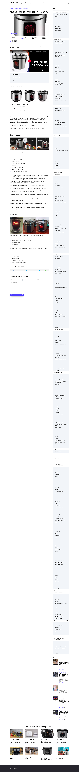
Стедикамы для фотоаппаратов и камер (60, 651)
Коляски (56, 206)
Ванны (56, 139)
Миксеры (56, 406)
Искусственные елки (59, 200)
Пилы (56, 533)
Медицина (56, 449)
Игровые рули (57, 275)
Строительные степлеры (59, 560)
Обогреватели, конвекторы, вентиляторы (60, 56)
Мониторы (57, 302)
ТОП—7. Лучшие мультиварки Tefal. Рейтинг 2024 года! (30, 741)
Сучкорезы (57, 566)
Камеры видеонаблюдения (60, 644)
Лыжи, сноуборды (58, 30)
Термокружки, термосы (59, 86)
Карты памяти (57, 599)
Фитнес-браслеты (58, 614)
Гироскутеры (57, 26)
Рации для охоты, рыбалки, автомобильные (60, 461)
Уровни (56, 575)
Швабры (56, 165)
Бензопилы (57, 470)
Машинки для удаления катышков (61, 150)
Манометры (57, 516)
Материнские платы (59, 298)
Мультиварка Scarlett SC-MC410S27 (61, 757)
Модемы (56, 300)
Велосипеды (57, 20)
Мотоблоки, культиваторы (60, 518)
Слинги (56, 243)
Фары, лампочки (58, 133)
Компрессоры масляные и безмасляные (60, 501)
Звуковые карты (58, 269)
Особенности (16, 78)
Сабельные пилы (58, 539)
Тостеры (56, 431)
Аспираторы (57, 336)
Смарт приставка (58, 633)
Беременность (57, 451)
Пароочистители (58, 65)
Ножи (56, 417)
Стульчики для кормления (60, 247)
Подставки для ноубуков (59, 318)
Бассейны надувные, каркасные (61, 14)
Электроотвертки (58, 585)
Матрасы (56, 219)
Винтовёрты (57, 474)
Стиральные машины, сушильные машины (61, 79)
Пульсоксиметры (58, 361)
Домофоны (57, 641)
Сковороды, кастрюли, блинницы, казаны (61, 425)
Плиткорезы (57, 535)
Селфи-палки (57, 607)
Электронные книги (58, 618)
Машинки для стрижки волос (60, 355)
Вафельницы (57, 384)
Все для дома (57, 135)
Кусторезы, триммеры (59, 507)
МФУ (56, 306)
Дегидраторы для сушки (59, 388)
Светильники (57, 161)
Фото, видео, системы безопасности (59, 639)
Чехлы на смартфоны (59, 616)
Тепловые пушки (58, 568)
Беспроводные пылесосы (59, 41)
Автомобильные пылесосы (60, 110)
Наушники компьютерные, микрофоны (60, 310)
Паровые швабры (58, 60)
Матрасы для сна (58, 353)
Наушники (57, 601)
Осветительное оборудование (60, 648)
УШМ (56, 577)
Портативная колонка (59, 625)
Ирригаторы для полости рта (60, 344)
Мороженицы (57, 410)
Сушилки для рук (58, 81)
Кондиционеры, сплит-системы (61, 45)
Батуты (56, 16)
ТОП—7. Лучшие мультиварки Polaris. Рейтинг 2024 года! (61, 741)
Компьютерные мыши (59, 289)
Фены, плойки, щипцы (59, 96)
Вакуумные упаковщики (59, 379)
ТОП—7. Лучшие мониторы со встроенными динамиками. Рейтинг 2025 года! (64, 700)
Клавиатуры (57, 283)
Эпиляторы (57, 370)
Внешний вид (16, 77)
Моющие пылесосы (58, 50)
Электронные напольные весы (60, 103)
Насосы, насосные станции (60, 520)
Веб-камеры (57, 260)
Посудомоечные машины (59, 422)
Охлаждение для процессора (60, 316)
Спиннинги (57, 34)
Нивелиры (57, 522)
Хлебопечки (57, 438)
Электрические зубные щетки (60, 249)
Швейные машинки (58, 167)
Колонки (56, 285)
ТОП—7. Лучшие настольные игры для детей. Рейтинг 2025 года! (64, 663)
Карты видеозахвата (59, 281)
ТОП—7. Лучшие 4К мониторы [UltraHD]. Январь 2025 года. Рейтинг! (63, 713)
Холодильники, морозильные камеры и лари (60, 101)
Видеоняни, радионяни (59, 187)
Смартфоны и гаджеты (59, 592)
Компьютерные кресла (59, 209)
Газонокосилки (58, 480)
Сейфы (55, 590)
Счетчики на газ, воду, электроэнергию (59, 84)
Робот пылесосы (58, 69)
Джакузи (56, 146)
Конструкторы (57, 211)
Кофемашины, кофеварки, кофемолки (60, 396)
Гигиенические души (59, 141)
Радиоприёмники (58, 629)
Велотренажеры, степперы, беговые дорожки (60, 24)
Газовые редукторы (58, 478)
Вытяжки (56, 386)
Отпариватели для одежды (60, 58)
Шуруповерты (57, 583)
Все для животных (58, 169)
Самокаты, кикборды (59, 239)
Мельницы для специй (59, 401)
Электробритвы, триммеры (60, 368)
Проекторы (57, 627)
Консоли (56, 291)
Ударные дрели (58, 573)
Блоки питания (58, 258)
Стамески (56, 551)
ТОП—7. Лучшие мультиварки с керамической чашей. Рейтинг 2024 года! (46, 759)
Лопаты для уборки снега (60, 514)
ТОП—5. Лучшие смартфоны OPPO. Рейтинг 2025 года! (63, 688)
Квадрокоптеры (58, 28)
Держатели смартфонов (59, 597)
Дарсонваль (57, 338)
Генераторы (57, 487)
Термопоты (57, 429)
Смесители (57, 547)
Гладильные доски (58, 144)
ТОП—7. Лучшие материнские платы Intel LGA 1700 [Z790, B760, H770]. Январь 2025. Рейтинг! (63, 675)
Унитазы (56, 163)
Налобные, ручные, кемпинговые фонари (61, 53)
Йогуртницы (57, 393)
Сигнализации (57, 128)
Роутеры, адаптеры (58, 325)
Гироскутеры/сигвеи (59, 189)
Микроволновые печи (59, 403)
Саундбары (57, 631)
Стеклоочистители (58, 75)
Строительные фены (59, 564)
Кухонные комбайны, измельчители (59, 399)
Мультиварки (14, 33)
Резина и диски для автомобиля (61, 126)
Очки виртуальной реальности (61, 603)
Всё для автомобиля (58, 106)
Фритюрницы (57, 436)
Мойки (56, 152)
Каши (56, 204)
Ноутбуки (57, 312)
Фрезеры (56, 579)
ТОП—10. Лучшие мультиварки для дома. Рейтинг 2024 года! (16, 741)
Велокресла (57, 183)
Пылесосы (57, 67)
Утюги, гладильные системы (60, 94)
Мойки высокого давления (60, 122)
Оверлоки (57, 357)
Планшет (56, 605)
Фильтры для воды (58, 98)
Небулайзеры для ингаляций (60, 228)
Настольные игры (58, 32)
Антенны (56, 137)
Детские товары (57, 174)
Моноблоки (57, 304)
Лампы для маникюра (59, 346)
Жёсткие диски (58, 267)
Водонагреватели (58, 43)
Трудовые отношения (59, 636)
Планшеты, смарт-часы (59, 232)
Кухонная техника (58, 372)
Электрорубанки (58, 588)
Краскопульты (57, 505)
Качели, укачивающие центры (60, 202)
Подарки (56, 234)
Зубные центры (58, 340)
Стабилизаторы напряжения (60, 73)
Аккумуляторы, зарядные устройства (59, 113)
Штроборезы (57, 581)
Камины (56, 148)
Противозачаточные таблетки (60, 359)
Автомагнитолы (58, 108)
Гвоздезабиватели (58, 485)
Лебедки (56, 509)
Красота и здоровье (58, 329)
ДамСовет (14, 2)
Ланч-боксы (57, 217)
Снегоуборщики (58, 549)
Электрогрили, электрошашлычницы (59, 446)
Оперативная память (59, 314)
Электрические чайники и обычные (60, 443)
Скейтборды (57, 241)
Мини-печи (57, 408)
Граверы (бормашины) (59, 491)
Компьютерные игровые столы (61, 287)
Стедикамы (57, 612)
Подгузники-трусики (59, 236)
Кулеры (56, 296)
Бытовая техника (57, 39)
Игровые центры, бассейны (60, 196)
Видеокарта (57, 262)
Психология (56, 458)
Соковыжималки (58, 427)
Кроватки (56, 213)
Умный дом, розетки (58, 92)
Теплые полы (57, 570)
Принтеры (57, 320)
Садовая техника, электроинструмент (58, 465)
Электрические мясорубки (60, 440)
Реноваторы (57, 537)
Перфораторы (57, 531)
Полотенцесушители (59, 154)
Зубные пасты (57, 191)
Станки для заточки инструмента (61, 553)
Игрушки (56, 198)
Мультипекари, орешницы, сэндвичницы (60, 415)
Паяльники (57, 529)
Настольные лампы (58, 226)
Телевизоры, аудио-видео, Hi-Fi (23, 3)
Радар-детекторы (58, 124)
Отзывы (15, 80)
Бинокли (56, 18)
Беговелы (57, 181)
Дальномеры (57, 493)
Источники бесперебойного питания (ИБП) (60, 278)
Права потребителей (58, 456)
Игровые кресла (58, 273)
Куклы (56, 215)
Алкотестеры (57, 331)
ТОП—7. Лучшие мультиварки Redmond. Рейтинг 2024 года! (47, 741)
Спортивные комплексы (59, 245)
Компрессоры (57, 120)
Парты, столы (57, 230)
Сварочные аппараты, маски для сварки (61, 545)
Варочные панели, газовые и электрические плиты (60, 382)
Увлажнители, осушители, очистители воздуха (60, 89)
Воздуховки (57, 476)
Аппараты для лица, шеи (59, 333)
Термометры (57, 363)
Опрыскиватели (58, 524)
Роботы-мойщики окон (59, 71)
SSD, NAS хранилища (59, 256)
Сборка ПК (57, 327)
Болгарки (56, 472)
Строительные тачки (59, 562)
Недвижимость (57, 453)
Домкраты (57, 118)
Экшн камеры (57, 653)
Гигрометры (57, 489)
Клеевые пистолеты (58, 495)
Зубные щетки (57, 342)
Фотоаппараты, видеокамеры (60, 646)
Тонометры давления (59, 366)
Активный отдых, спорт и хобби (61, 12)
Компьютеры (52, 2)
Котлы (56, 503)
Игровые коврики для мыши (60, 271)
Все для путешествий (58, 172)
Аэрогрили (57, 374)
